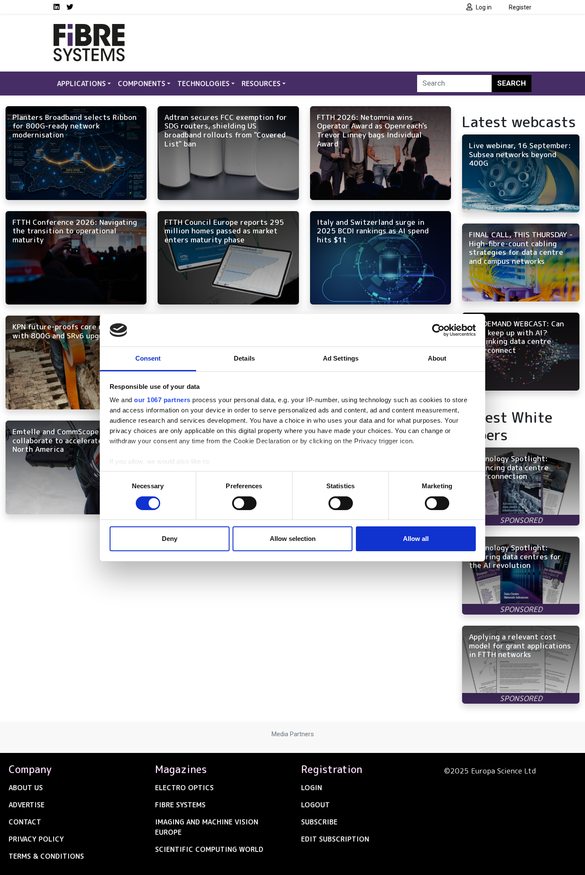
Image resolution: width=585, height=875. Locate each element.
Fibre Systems (180, 804)
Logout (315, 804)
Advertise (27, 804)
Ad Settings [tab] (340, 358)
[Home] (89, 29)
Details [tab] (244, 358)
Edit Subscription (335, 839)
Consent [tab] (148, 358)
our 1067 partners (162, 399)
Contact (25, 822)
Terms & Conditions (46, 856)
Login (311, 787)
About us (26, 787)
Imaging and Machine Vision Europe (206, 827)
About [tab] (437, 358)
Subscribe (319, 822)
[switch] (244, 503)
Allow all (416, 538)
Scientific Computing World (209, 849)
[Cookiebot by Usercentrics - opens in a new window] (438, 330)
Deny (169, 538)
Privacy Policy (36, 839)
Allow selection (293, 538)
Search (511, 83)
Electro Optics (184, 787)
